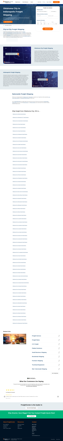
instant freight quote (17, 101)
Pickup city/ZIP (39, 15)
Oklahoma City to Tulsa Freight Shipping (19, 124)
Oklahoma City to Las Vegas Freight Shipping (20, 232)
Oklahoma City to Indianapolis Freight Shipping (20, 242)
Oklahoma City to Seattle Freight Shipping (19, 144)
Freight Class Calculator (21, 424)
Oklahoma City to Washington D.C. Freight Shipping (21, 117)
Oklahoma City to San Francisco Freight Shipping (20, 151)
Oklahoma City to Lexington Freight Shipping (19, 228)
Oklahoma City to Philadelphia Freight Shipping (20, 178)
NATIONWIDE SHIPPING (8, 25)
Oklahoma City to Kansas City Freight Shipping (20, 235)
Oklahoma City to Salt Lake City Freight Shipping (20, 161)
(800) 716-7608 (34, 424)
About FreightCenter (6, 424)
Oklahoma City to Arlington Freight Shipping (19, 316)
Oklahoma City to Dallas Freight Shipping (19, 272)
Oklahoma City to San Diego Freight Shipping (20, 154)
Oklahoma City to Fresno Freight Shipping (19, 255)
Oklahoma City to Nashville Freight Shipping (19, 198)
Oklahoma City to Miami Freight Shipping (19, 208)
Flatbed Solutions (37, 348)
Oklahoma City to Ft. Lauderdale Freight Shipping (20, 252)
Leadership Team (5, 425)
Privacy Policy (53, 439)
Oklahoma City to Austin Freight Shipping (19, 306)
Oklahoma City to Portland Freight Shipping (19, 171)
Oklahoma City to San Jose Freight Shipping (19, 147)
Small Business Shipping (39, 352)
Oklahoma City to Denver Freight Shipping (19, 269)
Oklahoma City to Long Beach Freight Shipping (20, 225)
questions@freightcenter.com (36, 435)
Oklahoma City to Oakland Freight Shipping (19, 188)
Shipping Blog (19, 425)
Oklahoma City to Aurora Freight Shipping (19, 309)
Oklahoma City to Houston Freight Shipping (19, 245)
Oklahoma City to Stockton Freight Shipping (19, 137)
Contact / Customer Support (7, 428)
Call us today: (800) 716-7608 (31, 4)
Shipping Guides (20, 428)
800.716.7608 (33, 102)
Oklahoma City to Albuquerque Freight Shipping (20, 323)
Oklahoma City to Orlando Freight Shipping (19, 181)
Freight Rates (36, 340)
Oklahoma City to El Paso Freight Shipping (19, 262)
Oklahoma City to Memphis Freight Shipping (19, 215)
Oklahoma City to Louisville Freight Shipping (19, 218)
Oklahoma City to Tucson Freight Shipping (19, 127)
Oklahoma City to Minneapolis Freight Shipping (20, 201)
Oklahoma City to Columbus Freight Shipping (20, 279)
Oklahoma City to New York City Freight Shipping (20, 191)
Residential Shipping (38, 356)
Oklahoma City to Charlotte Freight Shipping (19, 292)
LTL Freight (35, 344)
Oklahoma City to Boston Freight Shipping (19, 296)
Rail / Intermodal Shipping (39, 369)
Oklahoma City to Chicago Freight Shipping (19, 289)
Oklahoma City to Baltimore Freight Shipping (19, 299)
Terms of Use (58, 439)
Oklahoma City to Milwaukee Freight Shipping (20, 205)
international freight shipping (25, 98)
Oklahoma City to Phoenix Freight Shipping (19, 174)
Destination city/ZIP (50, 15)
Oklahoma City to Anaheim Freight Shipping (19, 319)
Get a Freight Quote (8, 21)
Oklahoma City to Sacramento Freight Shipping (20, 164)
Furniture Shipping (37, 360)
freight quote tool (25, 102)
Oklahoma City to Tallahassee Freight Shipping (20, 134)
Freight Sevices (36, 336)
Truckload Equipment (38, 364)
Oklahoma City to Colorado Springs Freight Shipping (21, 282)
